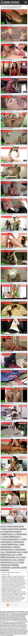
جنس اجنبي (18, 613)
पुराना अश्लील (23, 634)
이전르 (17, 628)
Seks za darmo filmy (22, 629)
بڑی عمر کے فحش (9, 622)
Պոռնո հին (9, 615)
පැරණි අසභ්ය (3, 635)
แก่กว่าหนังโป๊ (22, 628)
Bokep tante (17, 631)
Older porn (14, 611)
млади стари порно (12, 527)
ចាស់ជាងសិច (7, 623)
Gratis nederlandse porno (19, 615)
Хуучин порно (7, 625)
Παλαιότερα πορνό (5, 632)
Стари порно (10, 2)
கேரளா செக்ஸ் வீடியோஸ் (16, 618)
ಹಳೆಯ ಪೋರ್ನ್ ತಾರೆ (8, 620)
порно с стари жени (10, 537)
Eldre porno (13, 629)
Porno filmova (3, 631)
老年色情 (12, 623)
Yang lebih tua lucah (5, 629)
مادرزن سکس (9, 614)
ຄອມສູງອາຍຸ (11, 634)
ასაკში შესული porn (5, 617)
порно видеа (6, 618)
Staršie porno (3, 628)
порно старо (13, 549)
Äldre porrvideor (15, 617)
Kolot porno (10, 635)
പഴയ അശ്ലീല (18, 622)
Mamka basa (4, 634)
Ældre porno (6, 626)
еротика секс (18, 623)
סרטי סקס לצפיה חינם (15, 632)
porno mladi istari (8, 526)
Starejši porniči (11, 628)
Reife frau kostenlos (5, 611)
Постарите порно (15, 626)
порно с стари (13, 534)
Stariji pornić (23, 626)
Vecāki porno (14, 625)
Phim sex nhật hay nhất (9, 613)
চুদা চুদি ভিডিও (2, 615)
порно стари (11, 541)
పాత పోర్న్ (24, 620)
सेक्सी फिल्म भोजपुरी (17, 620)
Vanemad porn (24, 631)
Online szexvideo (23, 614)
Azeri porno (11, 631)
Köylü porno (16, 614)
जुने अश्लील (2, 622)
